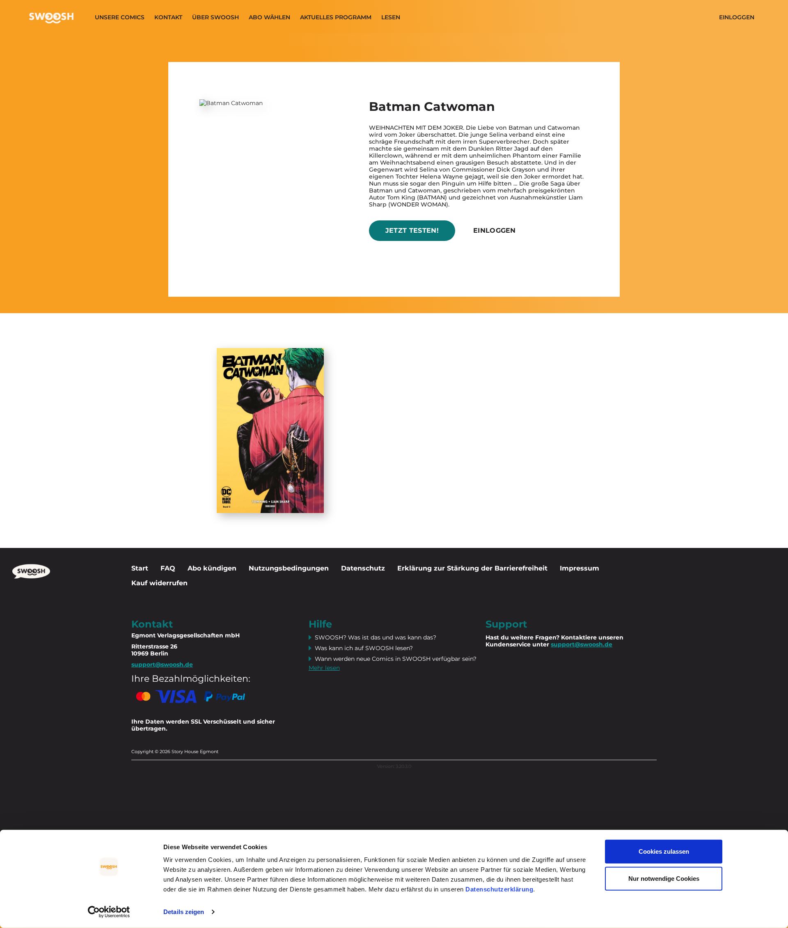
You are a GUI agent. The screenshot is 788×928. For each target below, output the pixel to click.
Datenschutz (363, 568)
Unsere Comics (119, 17)
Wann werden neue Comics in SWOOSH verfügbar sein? (395, 658)
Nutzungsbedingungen (289, 568)
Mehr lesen (324, 667)
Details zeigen (183, 911)
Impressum (579, 568)
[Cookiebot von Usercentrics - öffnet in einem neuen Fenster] (109, 912)
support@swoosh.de (581, 644)
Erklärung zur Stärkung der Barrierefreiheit (472, 568)
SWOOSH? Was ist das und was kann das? (375, 637)
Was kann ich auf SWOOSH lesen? (364, 648)
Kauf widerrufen (159, 583)
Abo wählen (269, 17)
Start (139, 568)
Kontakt (168, 17)
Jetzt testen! (412, 230)
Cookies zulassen (664, 851)
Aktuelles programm (335, 17)
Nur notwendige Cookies (663, 878)
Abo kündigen (212, 568)
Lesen (390, 17)
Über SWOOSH (215, 17)
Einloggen (736, 17)
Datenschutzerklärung (499, 889)
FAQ (167, 568)
